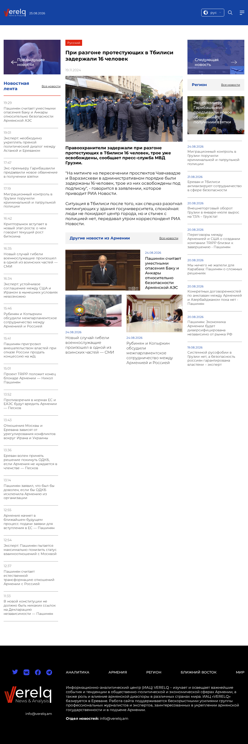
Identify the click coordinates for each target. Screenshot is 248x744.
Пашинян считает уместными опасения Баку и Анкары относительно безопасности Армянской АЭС (30, 114)
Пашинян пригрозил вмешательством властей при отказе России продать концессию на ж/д (30, 350)
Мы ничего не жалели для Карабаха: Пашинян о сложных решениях (214, 269)
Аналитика (77, 672)
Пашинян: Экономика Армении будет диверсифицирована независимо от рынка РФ (209, 328)
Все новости (51, 86)
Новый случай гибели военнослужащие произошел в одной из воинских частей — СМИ (31, 260)
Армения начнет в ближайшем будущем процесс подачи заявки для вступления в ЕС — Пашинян (29, 522)
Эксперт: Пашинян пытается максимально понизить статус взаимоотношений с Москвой (30, 550)
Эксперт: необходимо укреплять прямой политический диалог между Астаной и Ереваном (29, 144)
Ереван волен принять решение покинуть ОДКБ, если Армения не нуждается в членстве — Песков (30, 462)
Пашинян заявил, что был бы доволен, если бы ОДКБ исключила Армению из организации (29, 492)
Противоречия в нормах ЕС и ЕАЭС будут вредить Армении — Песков (30, 404)
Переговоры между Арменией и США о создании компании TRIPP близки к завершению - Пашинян (213, 241)
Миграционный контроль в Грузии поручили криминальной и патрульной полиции (30, 200)
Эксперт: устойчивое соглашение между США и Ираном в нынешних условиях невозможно (31, 290)
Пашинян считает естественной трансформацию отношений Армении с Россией (29, 578)
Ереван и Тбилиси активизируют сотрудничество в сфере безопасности (214, 186)
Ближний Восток (199, 672)
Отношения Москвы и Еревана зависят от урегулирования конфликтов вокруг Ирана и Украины (29, 432)
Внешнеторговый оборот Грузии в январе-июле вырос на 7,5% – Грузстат (213, 212)
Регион (153, 672)
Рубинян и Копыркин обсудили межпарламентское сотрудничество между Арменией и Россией (30, 320)
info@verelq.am (38, 714)
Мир (240, 672)
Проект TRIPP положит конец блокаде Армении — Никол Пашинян (30, 378)
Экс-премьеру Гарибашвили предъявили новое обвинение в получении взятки (31, 172)
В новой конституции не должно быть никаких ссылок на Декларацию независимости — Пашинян (30, 607)
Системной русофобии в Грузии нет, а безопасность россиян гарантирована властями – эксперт (211, 358)
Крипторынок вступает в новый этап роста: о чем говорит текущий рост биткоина (25, 230)
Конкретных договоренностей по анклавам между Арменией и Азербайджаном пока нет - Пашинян (214, 297)
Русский (73, 43)
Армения (117, 672)
